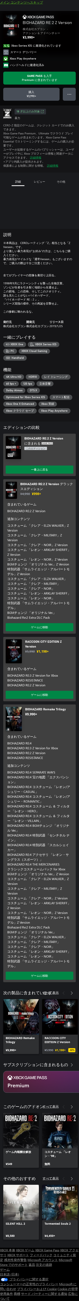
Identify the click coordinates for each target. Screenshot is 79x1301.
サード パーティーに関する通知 (44, 1294)
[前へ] (64, 993)
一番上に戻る (39, 469)
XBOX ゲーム (25, 1250)
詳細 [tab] (18, 181)
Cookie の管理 (68, 1289)
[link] (21, 1026)
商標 (17, 1294)
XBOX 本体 (7, 1250)
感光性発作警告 (15, 1260)
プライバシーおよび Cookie (37, 1289)
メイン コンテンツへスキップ (21, 2)
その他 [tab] (61, 181)
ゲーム (5, 1269)
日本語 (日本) (9, 1274)
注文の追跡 (44, 1264)
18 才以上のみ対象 (28, 111)
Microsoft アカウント (43, 1260)
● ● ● (69, 94)
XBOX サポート (18, 1255)
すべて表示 (51, 992)
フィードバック (41, 1255)
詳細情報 (35, 157)
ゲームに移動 (39, 627)
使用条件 (6, 1294)
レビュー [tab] (39, 181)
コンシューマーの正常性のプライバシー (29, 1284)
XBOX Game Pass (47, 1250)
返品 (32, 1264)
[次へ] (72, 993)
